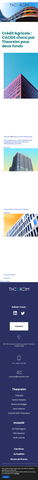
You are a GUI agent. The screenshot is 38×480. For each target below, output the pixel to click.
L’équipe (19, 395)
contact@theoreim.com (19, 376)
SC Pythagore (19, 429)
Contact (19, 326)
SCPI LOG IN (19, 437)
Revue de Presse (19, 459)
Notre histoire (19, 400)
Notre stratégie (19, 404)
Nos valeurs (19, 408)
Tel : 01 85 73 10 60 (19, 363)
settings (16, 473)
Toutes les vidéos (5, 281)
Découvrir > (7, 147)
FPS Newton (19, 433)
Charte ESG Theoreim (19, 413)
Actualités (19, 454)
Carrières (19, 449)
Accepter (6, 477)
